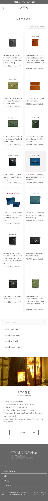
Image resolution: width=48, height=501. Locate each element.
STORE (6, 481)
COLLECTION (9, 471)
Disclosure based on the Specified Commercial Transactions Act (18, 493)
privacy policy (3, 493)
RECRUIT (7, 486)
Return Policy (36, 493)
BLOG (5, 476)
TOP (5, 466)
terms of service (43, 493)
